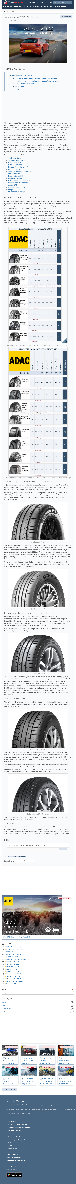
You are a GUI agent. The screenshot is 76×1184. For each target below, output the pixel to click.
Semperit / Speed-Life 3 (13, 976)
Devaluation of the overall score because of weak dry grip (36, 81)
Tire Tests (17, 7)
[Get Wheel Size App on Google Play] (15, 1175)
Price (17, 89)
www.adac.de (18, 861)
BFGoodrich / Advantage (14, 947)
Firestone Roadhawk (15, 178)
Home (6, 11)
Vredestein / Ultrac (12, 984)
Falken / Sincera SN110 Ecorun (16, 974)
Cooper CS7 (12, 185)
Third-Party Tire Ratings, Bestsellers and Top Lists (24, 1140)
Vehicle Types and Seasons (18, 1124)
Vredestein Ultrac (14, 158)
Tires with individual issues (25, 84)
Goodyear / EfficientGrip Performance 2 (19, 959)
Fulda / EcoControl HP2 (13, 957)
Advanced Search (14, 1130)
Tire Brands (12, 1121)
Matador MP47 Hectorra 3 (18, 167)
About (10, 1146)
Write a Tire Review (60, 7)
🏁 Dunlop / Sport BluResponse (16, 979)
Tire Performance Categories (19, 1127)
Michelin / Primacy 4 (12, 969)
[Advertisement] (38, 107)
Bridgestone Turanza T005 (18, 189)
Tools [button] (39, 2)
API (51, 7)
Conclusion (19, 86)
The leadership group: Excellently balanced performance (36, 78)
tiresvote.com (29, 861)
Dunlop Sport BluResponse (18, 183)
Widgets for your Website (17, 1160)
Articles (36, 7)
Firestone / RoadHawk (13, 971)
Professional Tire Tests (15, 1137)
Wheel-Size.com (12, 1154)
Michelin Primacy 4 (15, 165)
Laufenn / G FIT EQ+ (12, 962)
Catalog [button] (30, 2)
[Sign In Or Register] (51, 2)
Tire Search (44, 7)
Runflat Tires (12, 1143)
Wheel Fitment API (14, 1157)
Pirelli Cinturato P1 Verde (17, 162)
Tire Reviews (38, 1008)
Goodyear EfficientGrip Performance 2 (22, 171)
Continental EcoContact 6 (17, 187)
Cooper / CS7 (10, 952)
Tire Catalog (7, 7)
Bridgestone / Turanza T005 (15, 981)
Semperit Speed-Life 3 (16, 160)
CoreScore (47, 1106)
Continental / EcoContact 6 (15, 954)
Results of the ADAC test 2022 (23, 76)
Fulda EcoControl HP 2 (16, 176)
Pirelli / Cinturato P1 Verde (14, 949)
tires (28, 1104)
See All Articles (9, 1089)
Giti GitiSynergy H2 (15, 174)
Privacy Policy (12, 1149)
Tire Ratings (27, 7)
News (38, 1005)
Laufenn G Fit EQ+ (15, 169)
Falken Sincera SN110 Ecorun (19, 180)
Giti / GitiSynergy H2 (12, 964)
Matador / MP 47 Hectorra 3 (15, 966)
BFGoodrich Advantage (16, 192)
